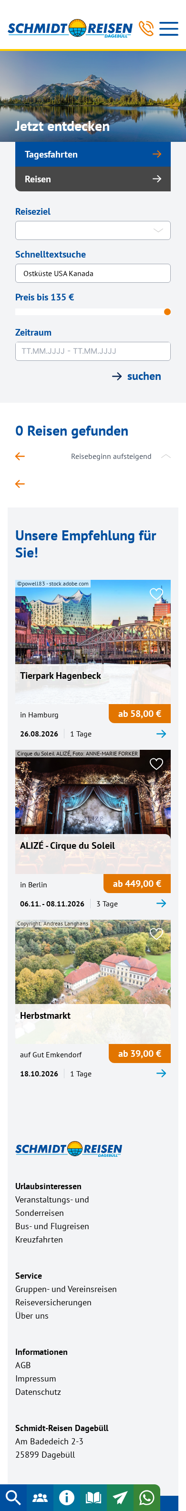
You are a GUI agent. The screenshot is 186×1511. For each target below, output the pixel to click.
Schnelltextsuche (50, 254)
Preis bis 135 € (44, 297)
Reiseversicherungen (53, 1302)
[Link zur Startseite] (70, 28)
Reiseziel (33, 211)
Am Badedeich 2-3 (49, 1441)
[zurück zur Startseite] (24, 456)
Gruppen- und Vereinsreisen (66, 1288)
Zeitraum (33, 332)
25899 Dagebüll (45, 1454)
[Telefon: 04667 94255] (146, 28)
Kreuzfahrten (39, 1239)
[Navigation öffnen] (168, 28)
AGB (23, 1365)
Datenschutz (38, 1391)
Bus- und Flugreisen (52, 1226)
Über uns (32, 1315)
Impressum (35, 1378)
